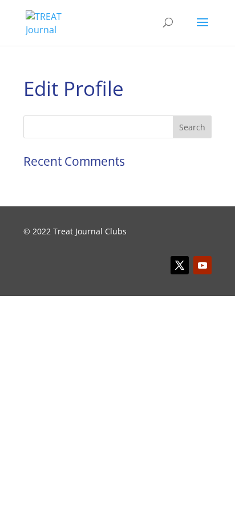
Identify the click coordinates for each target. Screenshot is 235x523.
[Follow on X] (180, 265)
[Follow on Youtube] (202, 265)
